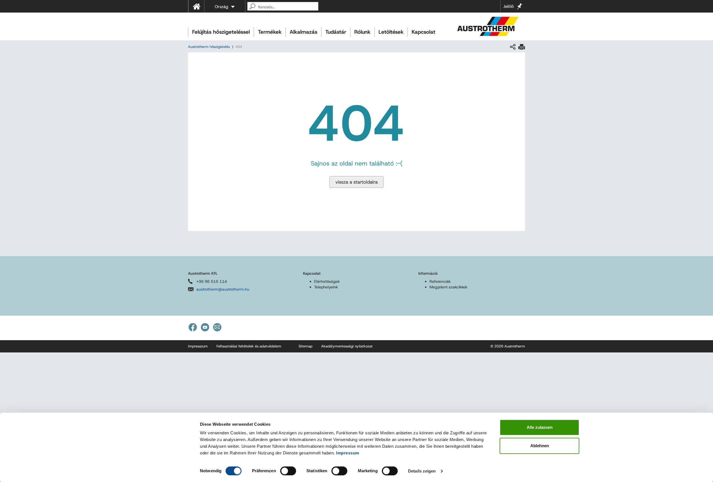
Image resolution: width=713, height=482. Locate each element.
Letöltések (391, 31)
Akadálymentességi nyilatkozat (347, 346)
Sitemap (305, 346)
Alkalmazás (303, 31)
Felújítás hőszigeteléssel (221, 31)
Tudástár (335, 31)
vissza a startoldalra (356, 182)
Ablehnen (539, 445)
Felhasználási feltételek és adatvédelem (248, 346)
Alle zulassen (540, 427)
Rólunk (362, 31)
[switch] (288, 470)
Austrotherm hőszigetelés (209, 46)
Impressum (347, 453)
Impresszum (198, 346)
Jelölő (508, 6)
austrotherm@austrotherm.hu (222, 289)
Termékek (270, 31)
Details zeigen (422, 471)
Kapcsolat (423, 31)
